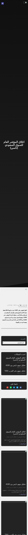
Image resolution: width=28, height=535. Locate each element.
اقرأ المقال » (22, 444)
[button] (2, 3)
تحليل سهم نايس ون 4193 (15, 365)
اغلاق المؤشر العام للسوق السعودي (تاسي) (15, 359)
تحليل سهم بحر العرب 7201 (14, 371)
